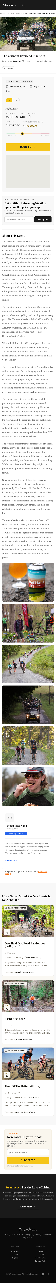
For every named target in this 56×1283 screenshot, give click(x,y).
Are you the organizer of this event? (26, 872)
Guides (15, 1255)
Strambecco (28, 1229)
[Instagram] (42, 1274)
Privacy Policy (40, 1261)
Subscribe (28, 1160)
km (16, 100)
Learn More (26, 1206)
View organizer (15, 834)
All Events (15, 1251)
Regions (15, 1258)
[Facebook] (48, 1274)
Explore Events (15, 13)
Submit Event (40, 1258)
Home (2, 13)
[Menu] (29, 5)
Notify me (43, 219)
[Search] (23, 5)
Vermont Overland (16, 825)
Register (26, 147)
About (40, 1251)
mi (9, 100)
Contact (41, 1255)
